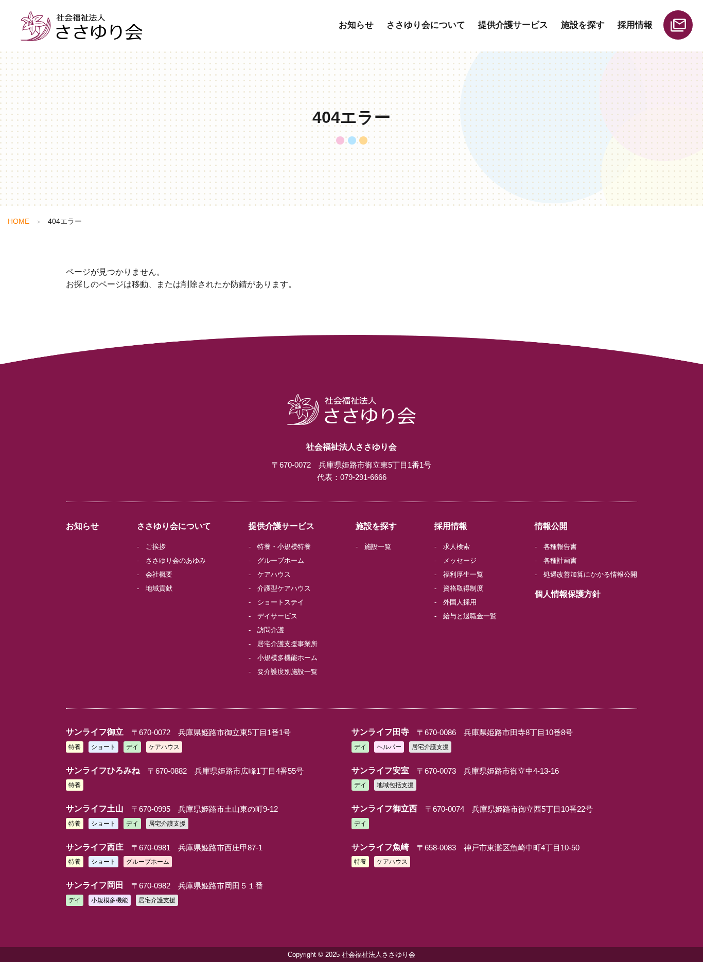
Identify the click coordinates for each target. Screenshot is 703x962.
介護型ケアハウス (284, 588)
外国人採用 (460, 602)
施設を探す (583, 25)
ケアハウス (274, 574)
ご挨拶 (156, 546)
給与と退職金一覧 (470, 616)
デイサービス (277, 616)
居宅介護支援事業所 (287, 644)
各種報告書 (560, 546)
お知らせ (356, 25)
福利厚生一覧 (463, 574)
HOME (18, 221)
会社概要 (159, 574)
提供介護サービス (513, 25)
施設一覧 (377, 546)
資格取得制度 (463, 588)
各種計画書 (560, 560)
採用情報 (635, 25)
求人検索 (456, 546)
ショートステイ (280, 602)
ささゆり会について (425, 25)
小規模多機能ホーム (287, 658)
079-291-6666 (363, 477)
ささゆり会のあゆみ (176, 560)
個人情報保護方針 (568, 594)
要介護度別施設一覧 (287, 671)
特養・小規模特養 (284, 546)
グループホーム (280, 560)
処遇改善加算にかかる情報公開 (590, 574)
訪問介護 (270, 630)
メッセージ (460, 560)
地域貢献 (159, 588)
